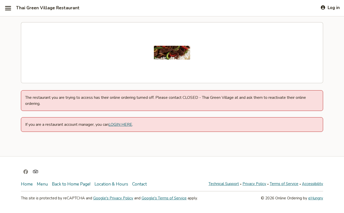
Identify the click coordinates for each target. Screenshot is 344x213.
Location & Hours (111, 184)
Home (27, 184)
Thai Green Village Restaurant (48, 8)
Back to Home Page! (71, 184)
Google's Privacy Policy (113, 198)
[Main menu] (8, 8)
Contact (139, 184)
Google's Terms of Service (164, 198)
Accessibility (312, 183)
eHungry (315, 198)
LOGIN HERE (120, 124)
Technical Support (224, 183)
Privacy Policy (254, 183)
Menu (42, 184)
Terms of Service (284, 183)
